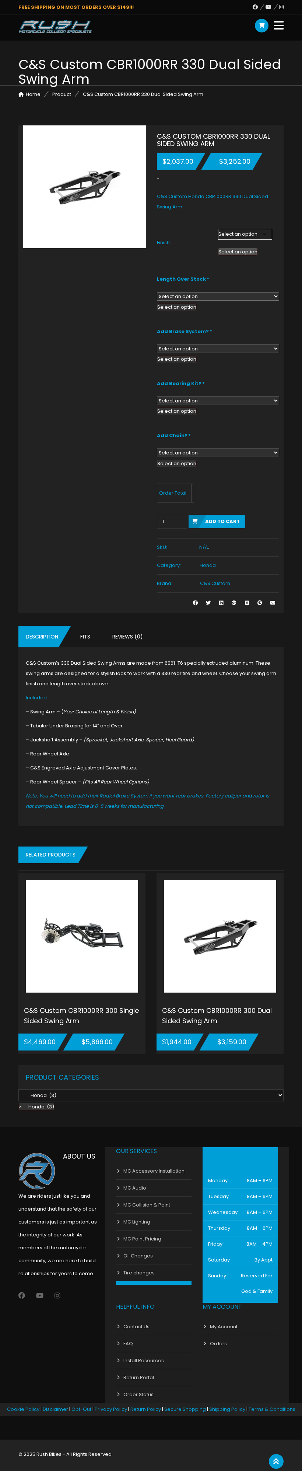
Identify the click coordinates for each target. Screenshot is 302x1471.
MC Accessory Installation (154, 1170)
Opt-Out (81, 1409)
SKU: (162, 547)
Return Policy (145, 1409)
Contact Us (136, 1326)
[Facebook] (259, 7)
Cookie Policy (23, 1409)
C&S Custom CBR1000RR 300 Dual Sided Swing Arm (217, 1015)
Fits (85, 636)
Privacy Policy (111, 1409)
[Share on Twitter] (208, 602)
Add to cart (222, 521)
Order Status (138, 1394)
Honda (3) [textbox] (36, 1106)
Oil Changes (138, 1255)
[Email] (272, 602)
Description (42, 636)
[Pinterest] (259, 602)
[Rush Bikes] (55, 26)
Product (61, 94)
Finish (163, 242)
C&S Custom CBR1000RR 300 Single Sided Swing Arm (81, 1015)
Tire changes (139, 1272)
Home (33, 94)
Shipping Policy (227, 1409)
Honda (208, 565)
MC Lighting (136, 1221)
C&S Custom (215, 583)
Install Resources (143, 1360)
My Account (224, 1326)
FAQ (128, 1343)
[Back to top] (276, 1462)
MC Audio (134, 1187)
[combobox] (238, 252)
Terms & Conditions (272, 1409)
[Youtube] (272, 7)
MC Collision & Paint (146, 1204)
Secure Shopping (185, 1409)
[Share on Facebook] (195, 602)
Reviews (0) (127, 636)
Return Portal (138, 1377)
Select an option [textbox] (237, 251)
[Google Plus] (234, 602)
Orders (218, 1343)
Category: (169, 565)
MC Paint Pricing (142, 1238)
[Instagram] (281, 7)
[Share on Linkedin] (221, 602)
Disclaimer (55, 1409)
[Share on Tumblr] (246, 602)
